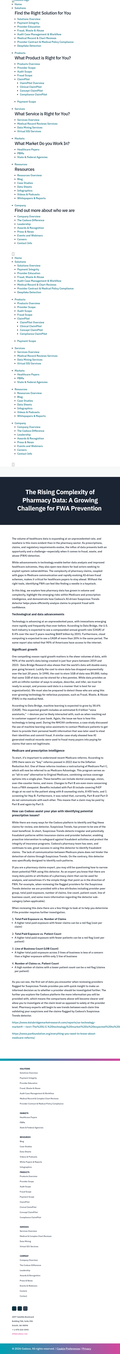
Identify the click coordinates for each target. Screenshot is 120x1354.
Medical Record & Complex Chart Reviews (39, 1098)
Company (20, 205)
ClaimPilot (23, 79)
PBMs (20, 153)
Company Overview (28, 216)
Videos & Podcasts (28, 194)
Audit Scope (24, 71)
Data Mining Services (29, 127)
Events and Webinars (30, 235)
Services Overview (28, 120)
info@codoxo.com (20, 1334)
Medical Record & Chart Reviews (36, 38)
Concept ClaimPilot (31, 90)
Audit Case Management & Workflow (39, 34)
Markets (20, 138)
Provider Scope (26, 67)
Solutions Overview (28, 19)
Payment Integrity (28, 23)
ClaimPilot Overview (32, 83)
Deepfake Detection (29, 45)
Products (20, 53)
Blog (20, 179)
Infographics (24, 190)
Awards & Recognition (30, 228)
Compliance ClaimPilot (33, 94)
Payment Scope (26, 101)
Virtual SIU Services (29, 131)
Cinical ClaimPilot (28, 1207)
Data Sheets (24, 186)
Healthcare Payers (28, 149)
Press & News (25, 231)
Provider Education (28, 26)
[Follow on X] (20, 1308)
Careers (22, 239)
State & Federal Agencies (32, 157)
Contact (23, 1296)
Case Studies (25, 183)
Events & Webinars (28, 1285)
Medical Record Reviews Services (37, 123)
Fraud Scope (24, 75)
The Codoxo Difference (30, 220)
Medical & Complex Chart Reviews (36, 1236)
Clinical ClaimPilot (31, 86)
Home (18, 4)
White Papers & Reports (31, 1162)
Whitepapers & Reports (31, 198)
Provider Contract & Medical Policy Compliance (45, 42)
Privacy (86, 1348)
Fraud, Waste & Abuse (30, 30)
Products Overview (28, 64)
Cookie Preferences (68, 1348)
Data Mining (25, 1241)
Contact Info (24, 243)
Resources (21, 164)
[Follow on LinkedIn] (14, 1308)
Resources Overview (29, 175)
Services (20, 108)
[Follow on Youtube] (25, 1308)
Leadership (24, 224)
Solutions (20, 8)
